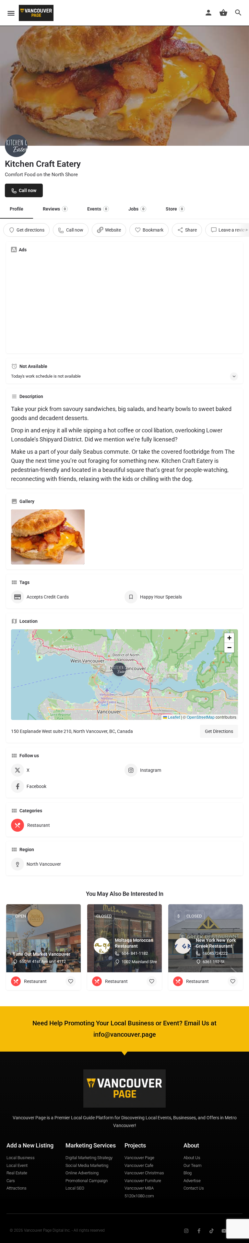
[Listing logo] (16, 145)
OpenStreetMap (201, 717)
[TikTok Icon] (211, 1230)
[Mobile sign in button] (208, 12)
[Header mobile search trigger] (238, 12)
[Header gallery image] (124, 73)
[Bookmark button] (70, 981)
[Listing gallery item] (48, 536)
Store (174, 208)
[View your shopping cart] (223, 12)
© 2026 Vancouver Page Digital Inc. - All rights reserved (57, 1230)
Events (97, 208)
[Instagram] (186, 1230)
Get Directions (219, 731)
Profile (16, 208)
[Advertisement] (124, 303)
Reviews (54, 208)
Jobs (136, 208)
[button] (124, 674)
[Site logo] (37, 13)
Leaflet (173, 717)
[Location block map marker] (119, 669)
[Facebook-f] (198, 1230)
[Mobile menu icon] (11, 13)
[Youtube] (224, 1230)
